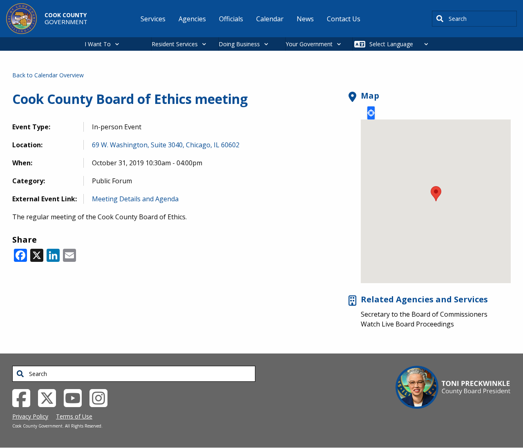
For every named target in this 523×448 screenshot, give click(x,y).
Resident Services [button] (175, 44)
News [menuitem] (305, 18)
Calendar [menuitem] (270, 18)
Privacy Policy (30, 416)
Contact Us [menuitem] (343, 18)
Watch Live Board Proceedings (407, 324)
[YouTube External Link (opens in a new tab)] (76, 397)
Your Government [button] (309, 44)
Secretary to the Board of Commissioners (424, 314)
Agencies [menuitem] (192, 18)
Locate (371, 112)
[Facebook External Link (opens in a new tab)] (24, 397)
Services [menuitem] (153, 18)
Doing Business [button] (239, 44)
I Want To (98, 44)
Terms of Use (74, 416)
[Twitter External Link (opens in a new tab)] (50, 397)
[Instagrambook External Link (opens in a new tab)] (101, 397)
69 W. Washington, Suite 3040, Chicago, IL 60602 (165, 144)
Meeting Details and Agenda (135, 198)
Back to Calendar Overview (48, 75)
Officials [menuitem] (231, 18)
